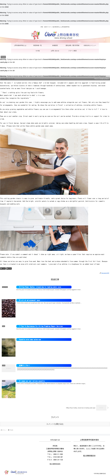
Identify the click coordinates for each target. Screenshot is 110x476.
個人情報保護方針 (89, 455)
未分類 (9, 268)
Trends (3, 268)
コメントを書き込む (55, 424)
